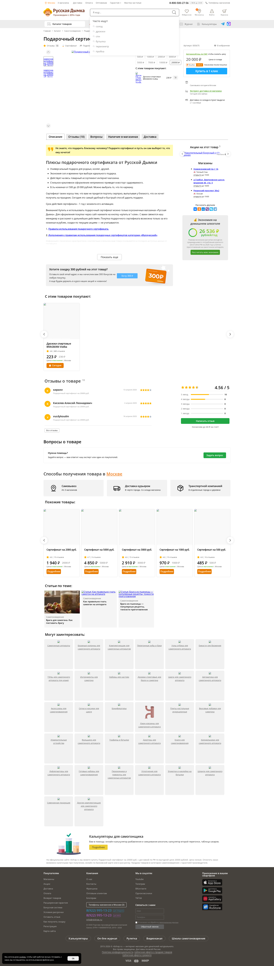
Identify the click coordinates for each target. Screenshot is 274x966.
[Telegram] (215, 209)
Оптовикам (101, 2)
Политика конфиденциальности (117, 952)
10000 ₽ (163, 62)
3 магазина (63, 2)
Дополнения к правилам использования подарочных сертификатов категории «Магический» (102, 235)
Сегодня (56, 365)
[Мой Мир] (203, 209)
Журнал (189, 24)
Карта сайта (50, 931)
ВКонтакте (140, 888)
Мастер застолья (132, 2)
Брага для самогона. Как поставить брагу (59, 621)
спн (98, 36)
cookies (22, 957)
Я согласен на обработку (158, 922)
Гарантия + (115, 2)
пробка (100, 51)
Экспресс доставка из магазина (206, 91)
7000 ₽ (151, 62)
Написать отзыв (205, 421)
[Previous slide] (48, 52)
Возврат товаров (52, 898)
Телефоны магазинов (219, 2)
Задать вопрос (214, 455)
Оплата (89, 2)
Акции (47, 883)
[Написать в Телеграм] (223, 24)
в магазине (57, 360)
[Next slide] (48, 125)
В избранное (223, 45)
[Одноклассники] (199, 209)
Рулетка (132, 938)
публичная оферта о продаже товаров (153, 952)
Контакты (91, 883)
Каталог (57, 31)
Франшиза (91, 888)
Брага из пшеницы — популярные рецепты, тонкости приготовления (134, 606)
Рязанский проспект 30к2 (206, 190)
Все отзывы (52, 430)
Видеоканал (154, 938)
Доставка (77, 2)
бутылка (100, 41)
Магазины (49, 879)
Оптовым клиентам (96, 893)
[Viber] (207, 209)
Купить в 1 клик (206, 71)
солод (99, 26)
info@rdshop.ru (94, 919)
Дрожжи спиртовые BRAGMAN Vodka (152, 77)
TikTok (138, 898)
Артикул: (192, 45)
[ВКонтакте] (195, 209)
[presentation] (182, 154)
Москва (51, 2)
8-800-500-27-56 (179, 3)
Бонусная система (53, 907)
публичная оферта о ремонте (137, 955)
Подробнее (53, 571)
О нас (89, 879)
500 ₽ (140, 56)
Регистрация (50, 926)
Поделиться (88, 45)
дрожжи (100, 31)
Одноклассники (143, 893)
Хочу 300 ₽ (127, 275)
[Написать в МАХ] (229, 24)
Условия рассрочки (54, 912)
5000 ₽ (140, 62)
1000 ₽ (150, 56)
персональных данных (168, 922)
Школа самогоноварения (188, 938)
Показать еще (109, 257)
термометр (102, 46)
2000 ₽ (161, 56)
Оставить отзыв (52, 916)
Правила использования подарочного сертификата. (78, 228)
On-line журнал (107, 938)
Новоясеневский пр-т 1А (206, 169)
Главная (47, 31)
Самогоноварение (72, 31)
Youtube (139, 879)
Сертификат (71, 45)
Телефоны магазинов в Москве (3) (106, 904)
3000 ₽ (172, 56)
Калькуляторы (209, 24)
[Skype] (211, 209)
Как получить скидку (54, 921)
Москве (114, 474)
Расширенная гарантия (56, 902)
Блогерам (91, 898)
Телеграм (140, 883)
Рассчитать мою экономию (205, 252)
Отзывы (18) (76, 137)
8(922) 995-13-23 (99, 910)
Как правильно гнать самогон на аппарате (94, 603)
